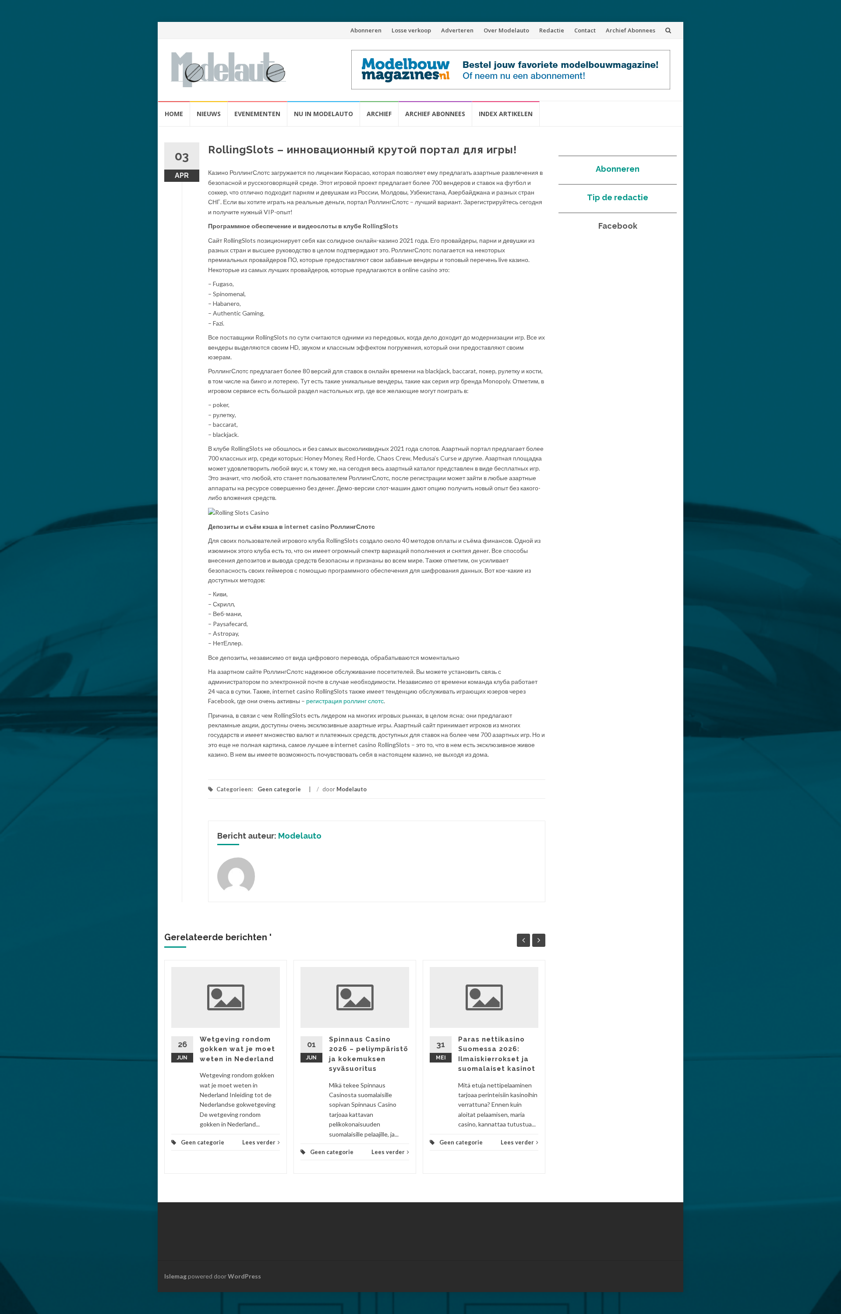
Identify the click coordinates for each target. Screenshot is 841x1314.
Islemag (175, 1276)
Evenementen (257, 114)
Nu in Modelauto (323, 114)
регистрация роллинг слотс (345, 701)
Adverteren (457, 30)
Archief (379, 114)
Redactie (551, 30)
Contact (585, 30)
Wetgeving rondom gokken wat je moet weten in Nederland (237, 1049)
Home (174, 114)
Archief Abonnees (630, 30)
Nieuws (209, 114)
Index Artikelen (506, 114)
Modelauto (351, 789)
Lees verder (259, 1142)
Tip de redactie (617, 197)
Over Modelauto (506, 30)
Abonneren (366, 30)
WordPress (244, 1276)
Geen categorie (279, 789)
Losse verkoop (411, 30)
